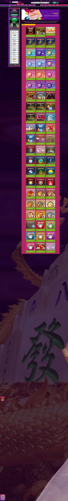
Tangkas (46, 5)
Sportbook (14, 5)
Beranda (10, 5)
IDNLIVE (26, 5)
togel (38, 5)
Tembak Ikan (50, 5)
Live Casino (42, 5)
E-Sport (18, 5)
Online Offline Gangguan (14, 64)
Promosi (57, 5)
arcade (30, 5)
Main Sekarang (30, 35)
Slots (22, 5)
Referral (53, 5)
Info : (10, 6)
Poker (34, 5)
